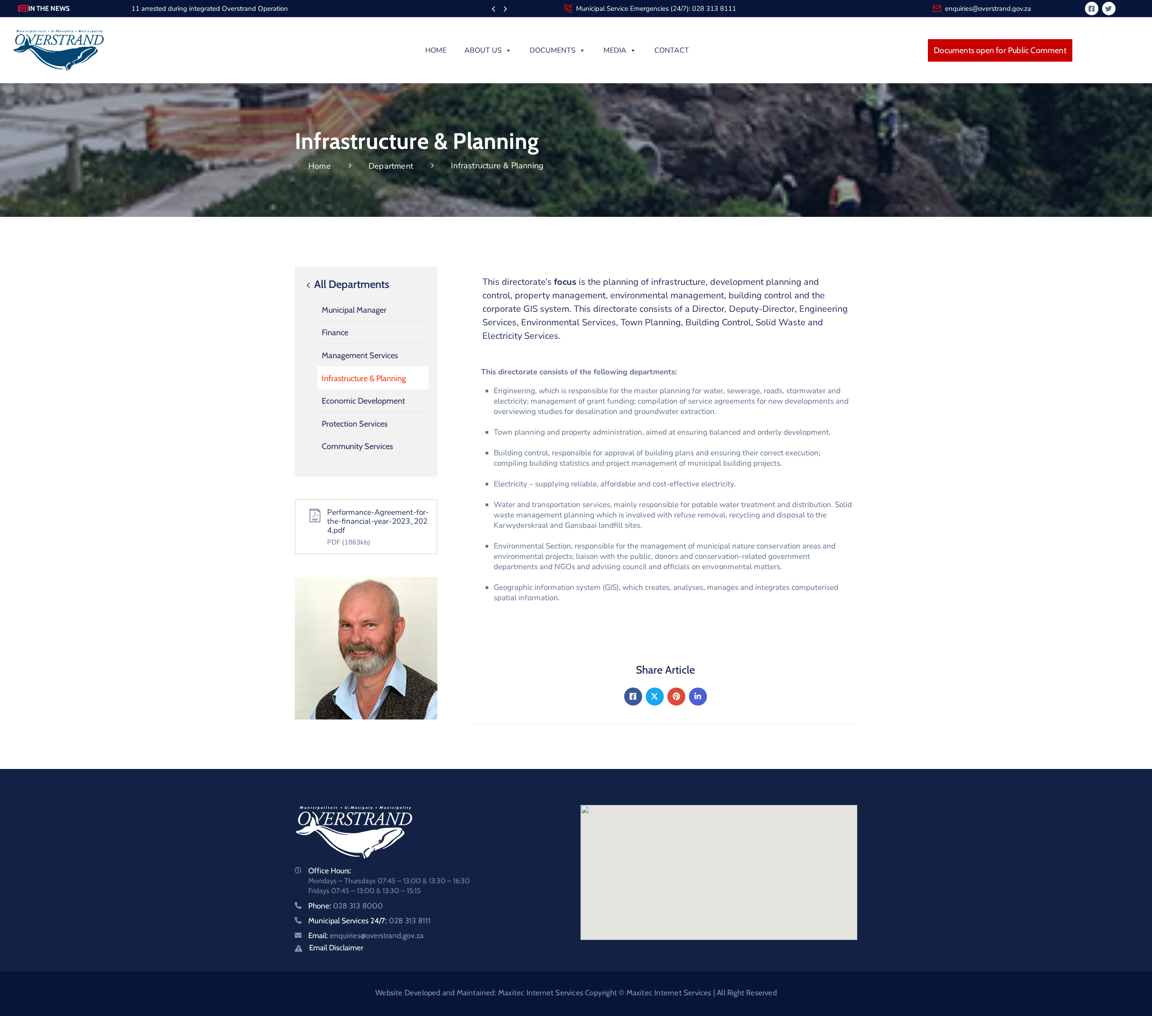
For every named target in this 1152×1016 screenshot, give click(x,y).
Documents (553, 50)
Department (391, 166)
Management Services (360, 355)
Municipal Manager (354, 310)
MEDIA (614, 50)
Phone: (345, 905)
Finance (335, 332)
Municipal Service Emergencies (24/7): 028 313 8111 (656, 8)
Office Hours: (329, 870)
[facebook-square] (1091, 8)
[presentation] (493, 9)
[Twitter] (655, 697)
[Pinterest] (676, 697)
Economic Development (363, 401)
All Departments (350, 284)
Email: (365, 935)
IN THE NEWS (49, 8)
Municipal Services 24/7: (369, 920)
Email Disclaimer (336, 947)
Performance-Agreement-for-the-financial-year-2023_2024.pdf (378, 521)
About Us (483, 50)
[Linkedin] (698, 697)
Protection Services (354, 424)
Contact (671, 50)
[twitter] (1109, 8)
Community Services (357, 446)
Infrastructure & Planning (364, 378)
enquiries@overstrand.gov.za (988, 8)
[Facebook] (633, 697)
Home (435, 50)
